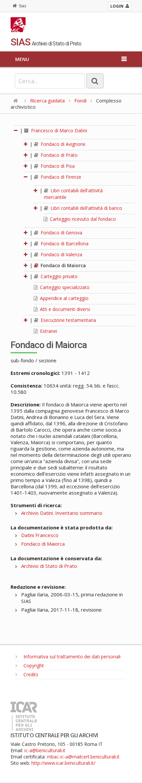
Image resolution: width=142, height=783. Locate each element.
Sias (22, 6)
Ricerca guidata (47, 100)
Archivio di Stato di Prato (49, 566)
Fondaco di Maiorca (62, 265)
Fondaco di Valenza (60, 254)
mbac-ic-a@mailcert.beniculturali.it (83, 756)
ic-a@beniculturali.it (44, 750)
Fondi (80, 100)
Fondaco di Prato (58, 155)
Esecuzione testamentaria (67, 320)
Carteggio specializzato (64, 287)
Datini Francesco (39, 535)
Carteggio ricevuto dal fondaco (82, 219)
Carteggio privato (58, 276)
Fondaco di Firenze (60, 177)
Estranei (48, 331)
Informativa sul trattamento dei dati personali (71, 656)
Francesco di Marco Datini (58, 130)
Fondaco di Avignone (62, 144)
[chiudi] (26, 177)
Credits (30, 674)
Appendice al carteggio (64, 298)
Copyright (33, 665)
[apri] (26, 144)
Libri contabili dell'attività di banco (85, 208)
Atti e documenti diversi (64, 309)
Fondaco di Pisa (57, 166)
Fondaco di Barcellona (64, 243)
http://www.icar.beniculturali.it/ (63, 763)
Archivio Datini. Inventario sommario (61, 513)
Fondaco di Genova (60, 232)
